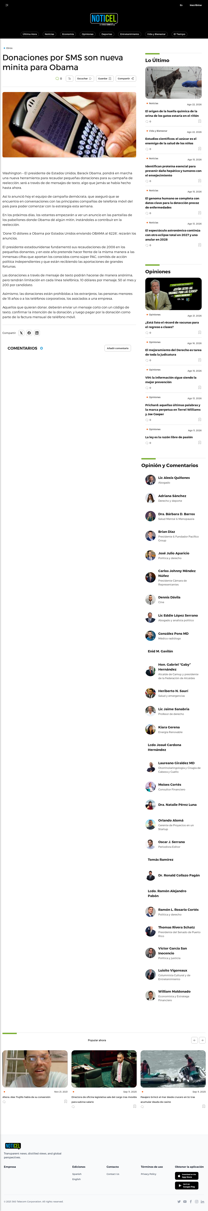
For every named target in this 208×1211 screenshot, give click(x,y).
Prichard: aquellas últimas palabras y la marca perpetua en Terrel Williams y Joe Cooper (173, 409)
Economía (68, 34)
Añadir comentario (118, 348)
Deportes (107, 34)
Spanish (76, 1174)
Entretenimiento (129, 34)
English (76, 1179)
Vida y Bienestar (156, 34)
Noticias (49, 34)
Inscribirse (196, 5)
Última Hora (30, 34)
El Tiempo (179, 34)
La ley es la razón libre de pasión (169, 437)
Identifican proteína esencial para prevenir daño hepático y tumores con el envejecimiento (173, 170)
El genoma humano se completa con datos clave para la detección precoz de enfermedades (172, 203)
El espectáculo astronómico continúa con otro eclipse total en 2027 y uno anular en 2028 (172, 235)
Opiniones (87, 34)
